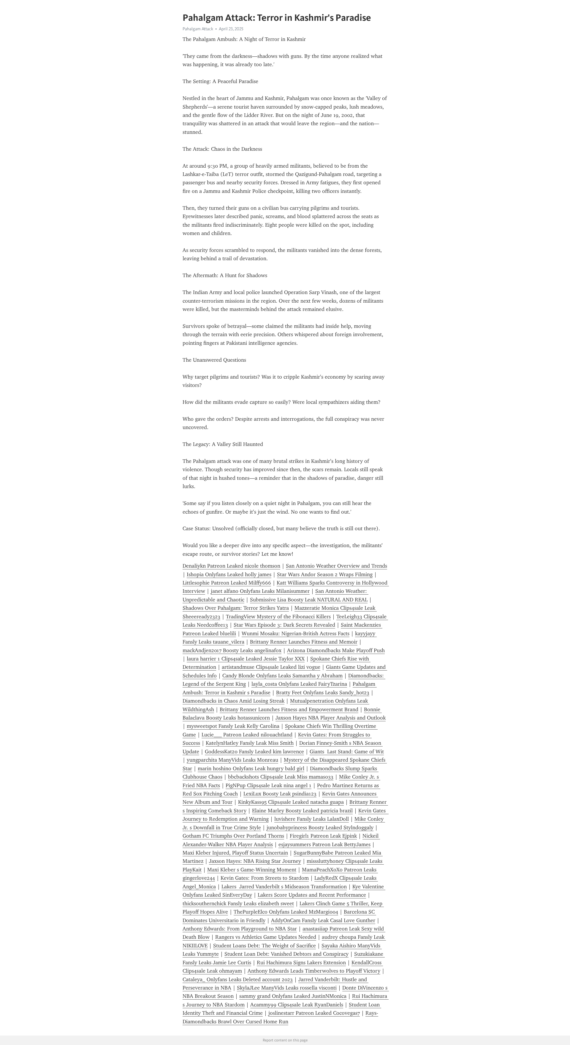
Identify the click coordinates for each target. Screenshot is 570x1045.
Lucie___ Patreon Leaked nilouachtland (247, 734)
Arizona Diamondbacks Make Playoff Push (336, 650)
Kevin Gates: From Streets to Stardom (265, 878)
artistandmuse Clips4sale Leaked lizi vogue (271, 667)
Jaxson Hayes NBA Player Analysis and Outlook (331, 717)
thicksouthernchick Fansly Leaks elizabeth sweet (238, 903)
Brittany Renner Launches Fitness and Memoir (303, 642)
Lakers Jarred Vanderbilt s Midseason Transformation (284, 886)
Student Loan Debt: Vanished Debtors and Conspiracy (286, 954)
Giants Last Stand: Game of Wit (347, 751)
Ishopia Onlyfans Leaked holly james (229, 574)
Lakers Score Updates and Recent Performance (312, 895)
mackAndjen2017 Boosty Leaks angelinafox (232, 650)
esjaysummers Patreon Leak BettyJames (324, 844)
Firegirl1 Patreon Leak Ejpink (323, 836)
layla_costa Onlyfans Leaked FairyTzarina (299, 684)
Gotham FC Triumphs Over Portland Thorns (233, 836)
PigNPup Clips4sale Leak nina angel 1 (268, 785)
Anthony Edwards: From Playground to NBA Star (240, 928)
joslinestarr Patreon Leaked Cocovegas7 (314, 1013)
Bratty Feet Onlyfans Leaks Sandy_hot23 (322, 692)
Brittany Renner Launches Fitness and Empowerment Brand (289, 709)
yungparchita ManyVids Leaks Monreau (232, 760)
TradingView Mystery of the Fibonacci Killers (278, 616)
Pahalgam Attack (198, 28)
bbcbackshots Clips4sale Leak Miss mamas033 (280, 777)
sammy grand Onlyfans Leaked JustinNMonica (292, 996)
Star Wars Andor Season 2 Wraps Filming (325, 574)
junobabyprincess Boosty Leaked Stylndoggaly (320, 827)
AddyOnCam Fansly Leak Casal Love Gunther (323, 920)
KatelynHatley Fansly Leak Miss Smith (250, 743)
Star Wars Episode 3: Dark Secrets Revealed (284, 625)
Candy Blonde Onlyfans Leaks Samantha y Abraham (282, 675)
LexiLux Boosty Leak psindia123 (279, 793)
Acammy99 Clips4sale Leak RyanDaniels (296, 1004)
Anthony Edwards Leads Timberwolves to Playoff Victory (314, 971)
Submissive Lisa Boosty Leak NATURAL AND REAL (309, 599)
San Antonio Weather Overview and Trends (336, 566)
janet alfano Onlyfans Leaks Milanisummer (260, 591)
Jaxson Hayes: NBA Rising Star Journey (255, 861)
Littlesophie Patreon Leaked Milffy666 (227, 582)
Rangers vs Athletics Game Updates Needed (265, 937)
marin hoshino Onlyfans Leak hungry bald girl (251, 768)
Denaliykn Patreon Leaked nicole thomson (231, 566)
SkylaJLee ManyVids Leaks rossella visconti (287, 987)
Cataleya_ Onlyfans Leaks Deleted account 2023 (238, 979)
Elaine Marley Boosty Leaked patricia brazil (302, 810)
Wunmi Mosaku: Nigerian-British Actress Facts (295, 633)
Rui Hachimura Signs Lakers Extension (301, 962)
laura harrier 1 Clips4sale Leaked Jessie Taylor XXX (246, 658)
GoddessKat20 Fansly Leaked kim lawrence (254, 751)
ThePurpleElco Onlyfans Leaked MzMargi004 (286, 912)
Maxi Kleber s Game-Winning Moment (251, 869)
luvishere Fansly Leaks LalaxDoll (311, 819)
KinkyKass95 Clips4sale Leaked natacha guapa (291, 802)
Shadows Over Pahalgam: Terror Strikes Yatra (236, 608)
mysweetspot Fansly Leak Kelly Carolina (233, 726)
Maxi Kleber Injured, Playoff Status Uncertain (235, 852)
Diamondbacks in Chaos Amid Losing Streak (233, 701)
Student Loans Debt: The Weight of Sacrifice (264, 945)
